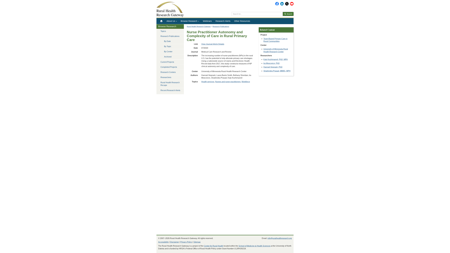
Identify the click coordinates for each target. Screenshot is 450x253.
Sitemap (197, 242)
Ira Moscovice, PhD (271, 63)
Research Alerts (223, 21)
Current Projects (167, 62)
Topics (163, 31)
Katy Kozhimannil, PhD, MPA (275, 59)
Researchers (166, 77)
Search (289, 14)
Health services (207, 82)
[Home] (161, 21)
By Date (167, 41)
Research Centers (168, 72)
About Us (171, 21)
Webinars (207, 21)
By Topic (167, 46)
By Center (168, 52)
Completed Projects (169, 67)
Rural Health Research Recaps (170, 84)
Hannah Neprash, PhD (272, 67)
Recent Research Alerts (170, 90)
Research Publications (170, 36)
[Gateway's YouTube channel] (292, 4)
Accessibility (163, 242)
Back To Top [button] (442, 250)
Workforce (246, 82)
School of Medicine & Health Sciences (254, 246)
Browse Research (189, 21)
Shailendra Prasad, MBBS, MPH (277, 71)
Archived (167, 57)
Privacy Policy (186, 242)
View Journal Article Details (212, 44)
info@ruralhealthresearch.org (280, 238)
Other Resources (242, 21)
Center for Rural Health (213, 246)
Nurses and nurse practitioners (228, 82)
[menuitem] (161, 21)
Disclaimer (174, 242)
